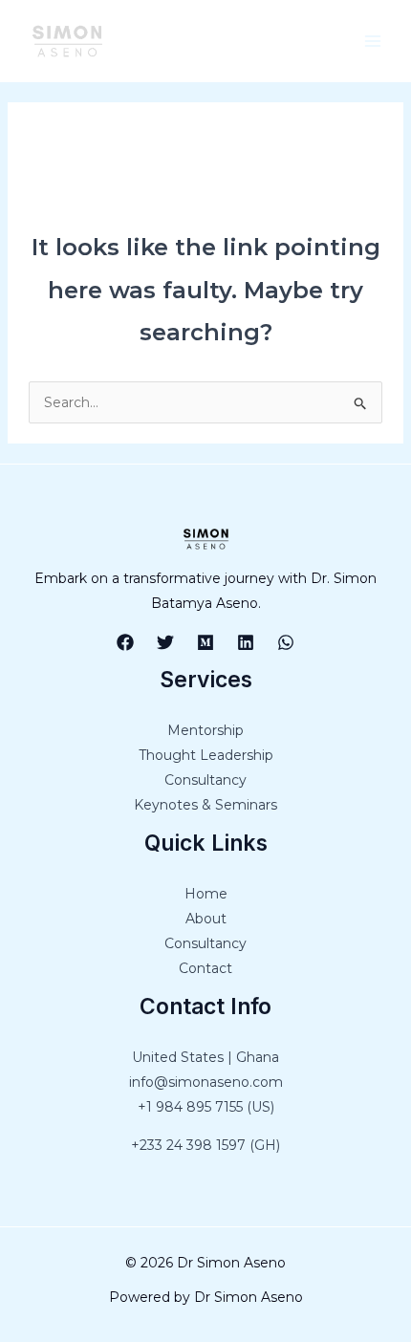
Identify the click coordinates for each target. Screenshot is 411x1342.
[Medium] (205, 642)
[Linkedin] (245, 642)
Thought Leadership (206, 755)
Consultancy (205, 780)
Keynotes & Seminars (205, 804)
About (206, 918)
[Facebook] (125, 642)
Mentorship (205, 730)
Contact (205, 968)
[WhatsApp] (285, 642)
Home (205, 893)
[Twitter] (165, 642)
